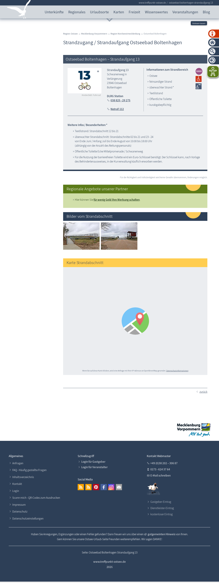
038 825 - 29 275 (120, 100)
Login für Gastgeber (93, 462)
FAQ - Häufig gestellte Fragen (29, 470)
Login (15, 491)
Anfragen (17, 463)
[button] (81, 487)
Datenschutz (19, 511)
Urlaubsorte (99, 11)
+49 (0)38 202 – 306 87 (164, 463)
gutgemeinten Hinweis (162, 534)
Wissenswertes (156, 11)
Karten (118, 11)
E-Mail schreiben (160, 475)
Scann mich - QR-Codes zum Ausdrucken (36, 498)
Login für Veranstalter (94, 467)
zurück (203, 392)
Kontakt (17, 484)
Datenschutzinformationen (177, 370)
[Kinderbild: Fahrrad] (85, 80)
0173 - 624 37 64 (160, 469)
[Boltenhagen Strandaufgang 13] (81, 249)
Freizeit (134, 11)
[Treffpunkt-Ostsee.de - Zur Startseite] (19, 10)
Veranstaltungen (185, 11)
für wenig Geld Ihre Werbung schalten (117, 200)
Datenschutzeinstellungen (27, 518)
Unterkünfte (54, 11)
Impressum (19, 505)
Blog (206, 11)
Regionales (76, 11)
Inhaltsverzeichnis (23, 477)
